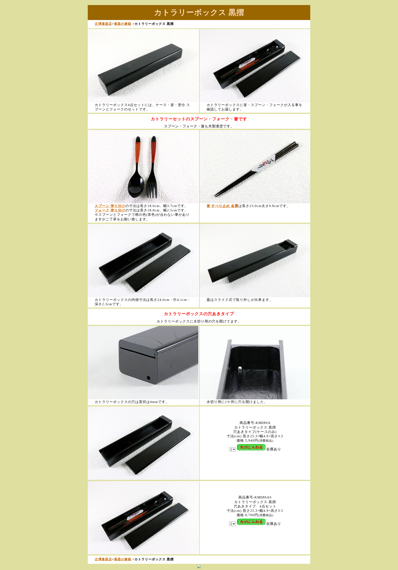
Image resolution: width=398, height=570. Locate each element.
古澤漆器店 (103, 24)
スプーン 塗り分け (110, 206)
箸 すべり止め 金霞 (222, 206)
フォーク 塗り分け (110, 210)
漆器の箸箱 (122, 24)
